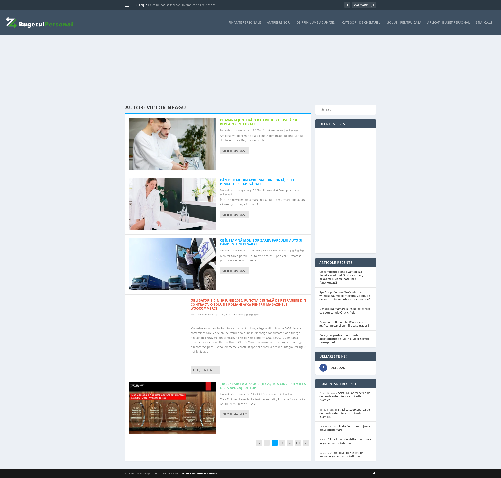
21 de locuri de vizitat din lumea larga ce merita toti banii (345, 441)
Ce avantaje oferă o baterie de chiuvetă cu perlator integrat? (258, 122)
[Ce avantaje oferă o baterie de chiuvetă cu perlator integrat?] (172, 144)
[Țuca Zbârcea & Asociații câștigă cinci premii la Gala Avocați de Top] (172, 408)
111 (298, 443)
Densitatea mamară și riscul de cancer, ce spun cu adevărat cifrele (345, 310)
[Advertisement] (242, 69)
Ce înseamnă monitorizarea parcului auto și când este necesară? (261, 242)
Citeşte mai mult (234, 150)
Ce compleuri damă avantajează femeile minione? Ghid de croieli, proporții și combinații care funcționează (341, 277)
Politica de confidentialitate (199, 473)
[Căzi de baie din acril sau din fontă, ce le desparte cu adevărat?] (172, 204)
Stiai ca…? (484, 23)
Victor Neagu (238, 130)
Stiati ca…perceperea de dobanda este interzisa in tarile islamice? (344, 396)
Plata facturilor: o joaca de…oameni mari (344, 428)
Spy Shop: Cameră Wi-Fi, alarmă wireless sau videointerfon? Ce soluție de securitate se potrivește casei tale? (344, 295)
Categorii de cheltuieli (361, 23)
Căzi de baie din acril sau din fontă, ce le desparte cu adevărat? (257, 182)
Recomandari (270, 190)
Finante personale (244, 23)
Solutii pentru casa (404, 23)
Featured (238, 314)
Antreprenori (279, 23)
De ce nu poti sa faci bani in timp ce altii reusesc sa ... (183, 5)
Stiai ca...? (284, 250)
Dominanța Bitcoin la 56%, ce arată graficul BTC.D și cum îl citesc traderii (344, 323)
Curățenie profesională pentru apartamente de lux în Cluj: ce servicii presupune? (344, 338)
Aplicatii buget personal (448, 23)
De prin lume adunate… (316, 23)
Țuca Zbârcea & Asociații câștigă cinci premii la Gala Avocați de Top (263, 386)
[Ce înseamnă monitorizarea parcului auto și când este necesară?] (172, 264)
